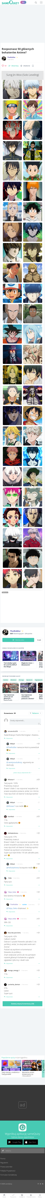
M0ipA (12, 744)
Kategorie (22, 1196)
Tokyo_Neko (12, 892)
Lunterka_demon (14, 984)
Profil (39, 640)
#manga (21, 680)
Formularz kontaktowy (8, 1175)
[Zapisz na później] (33, 66)
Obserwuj (14, 66)
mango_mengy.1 (14, 970)
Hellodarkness (13, 833)
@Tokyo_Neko (11, 908)
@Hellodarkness (12, 867)
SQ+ (23, 2)
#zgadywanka (39, 680)
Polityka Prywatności (7, 1171)
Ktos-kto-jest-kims (14, 933)
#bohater (13, 680)
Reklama (8, 1151)
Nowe (4, 1196)
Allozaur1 (11, 779)
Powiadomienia (31, 1196)
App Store (32, 1142)
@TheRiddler (11, 747)
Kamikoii (11, 816)
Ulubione (26, 66)
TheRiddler (11, 57)
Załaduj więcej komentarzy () (22, 1004)
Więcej (40, 1196)
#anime (5, 680)
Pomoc (3, 1158)
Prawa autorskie (6, 1167)
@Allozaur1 (10, 806)
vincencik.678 (13, 731)
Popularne (13, 1196)
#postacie (29, 680)
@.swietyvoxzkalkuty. (14, 762)
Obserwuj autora (19, 640)
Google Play (16, 1142)
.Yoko (10, 878)
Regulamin (4, 1162)
